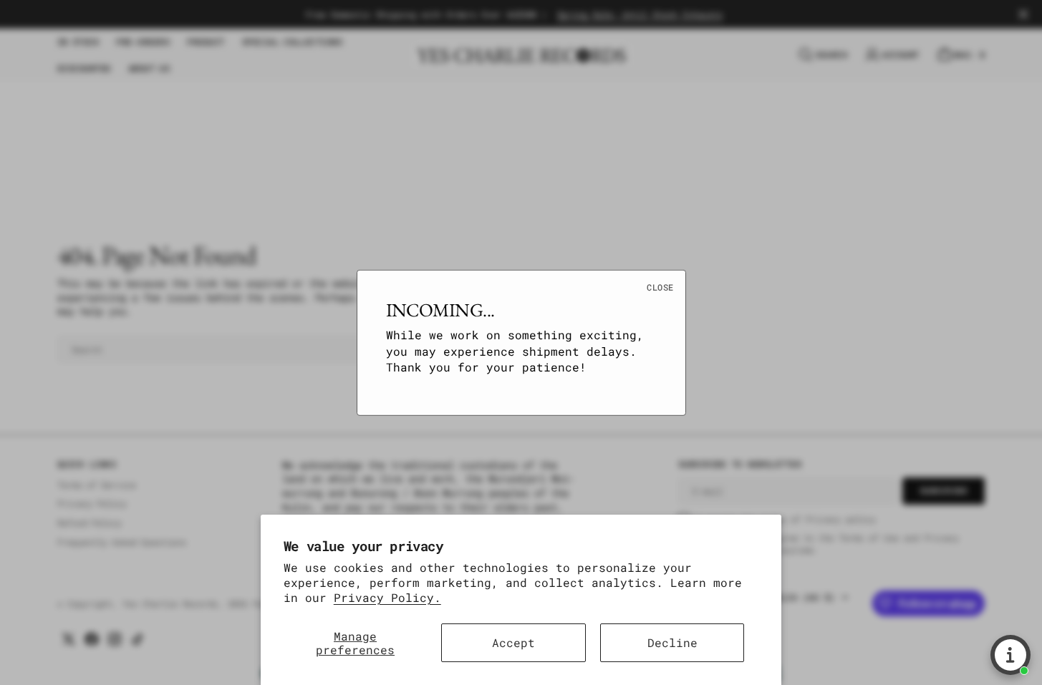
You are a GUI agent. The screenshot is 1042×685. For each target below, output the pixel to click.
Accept (513, 642)
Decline (672, 642)
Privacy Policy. (387, 597)
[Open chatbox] (1010, 655)
